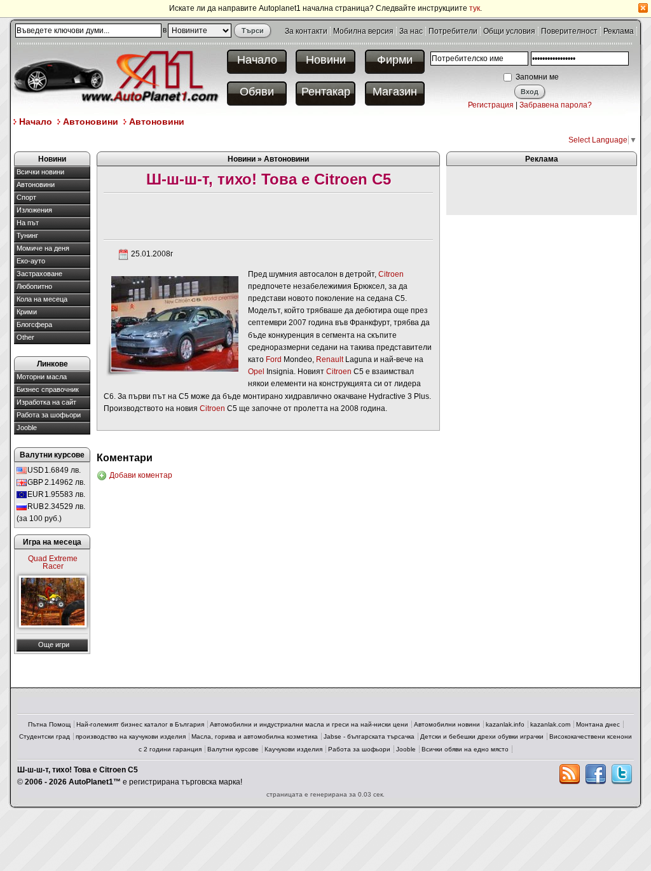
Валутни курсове (233, 749)
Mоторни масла (42, 376)
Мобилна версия (363, 31)
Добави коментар (140, 475)
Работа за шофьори (49, 415)
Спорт (26, 197)
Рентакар (325, 91)
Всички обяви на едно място (465, 749)
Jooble (27, 427)
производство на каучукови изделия (131, 736)
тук (474, 8)
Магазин (395, 91)
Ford (274, 359)
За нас (411, 31)
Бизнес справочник (48, 389)
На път (28, 222)
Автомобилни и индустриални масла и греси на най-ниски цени (309, 724)
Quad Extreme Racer (53, 562)
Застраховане (39, 273)
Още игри (53, 644)
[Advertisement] (245, 139)
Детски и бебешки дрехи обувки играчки (482, 736)
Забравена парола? (555, 105)
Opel (256, 371)
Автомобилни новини (447, 724)
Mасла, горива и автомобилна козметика (254, 736)
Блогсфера (34, 324)
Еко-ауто (31, 261)
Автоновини (90, 121)
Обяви (257, 91)
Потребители (452, 31)
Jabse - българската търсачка (369, 736)
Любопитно (34, 286)
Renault (329, 359)
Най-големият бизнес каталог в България (140, 724)
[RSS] (569, 774)
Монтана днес (598, 724)
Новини (326, 59)
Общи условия (509, 31)
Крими (27, 312)
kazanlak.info (505, 724)
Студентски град (44, 736)
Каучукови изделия (293, 749)
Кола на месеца (42, 299)
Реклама (618, 31)
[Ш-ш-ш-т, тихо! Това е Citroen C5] (174, 323)
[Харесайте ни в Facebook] (596, 774)
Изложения (34, 210)
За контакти (306, 31)
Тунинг (27, 235)
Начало (257, 59)
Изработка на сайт (46, 402)
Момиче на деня (43, 248)
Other (25, 337)
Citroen (391, 274)
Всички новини (40, 172)
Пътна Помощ (49, 724)
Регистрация (491, 105)
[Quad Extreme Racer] (52, 601)
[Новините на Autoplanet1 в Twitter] (622, 774)
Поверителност (569, 31)
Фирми (395, 59)
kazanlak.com (550, 724)
